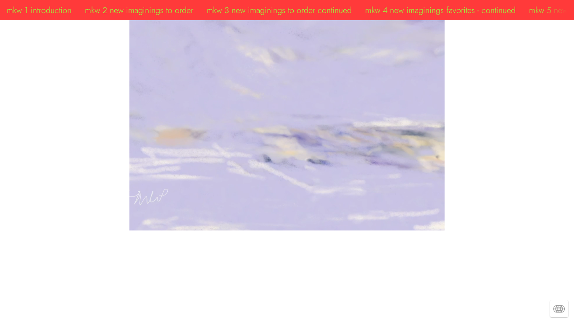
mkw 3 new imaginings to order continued (279, 10)
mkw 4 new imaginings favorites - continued (440, 10)
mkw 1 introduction (39, 10)
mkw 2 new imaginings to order (139, 10)
